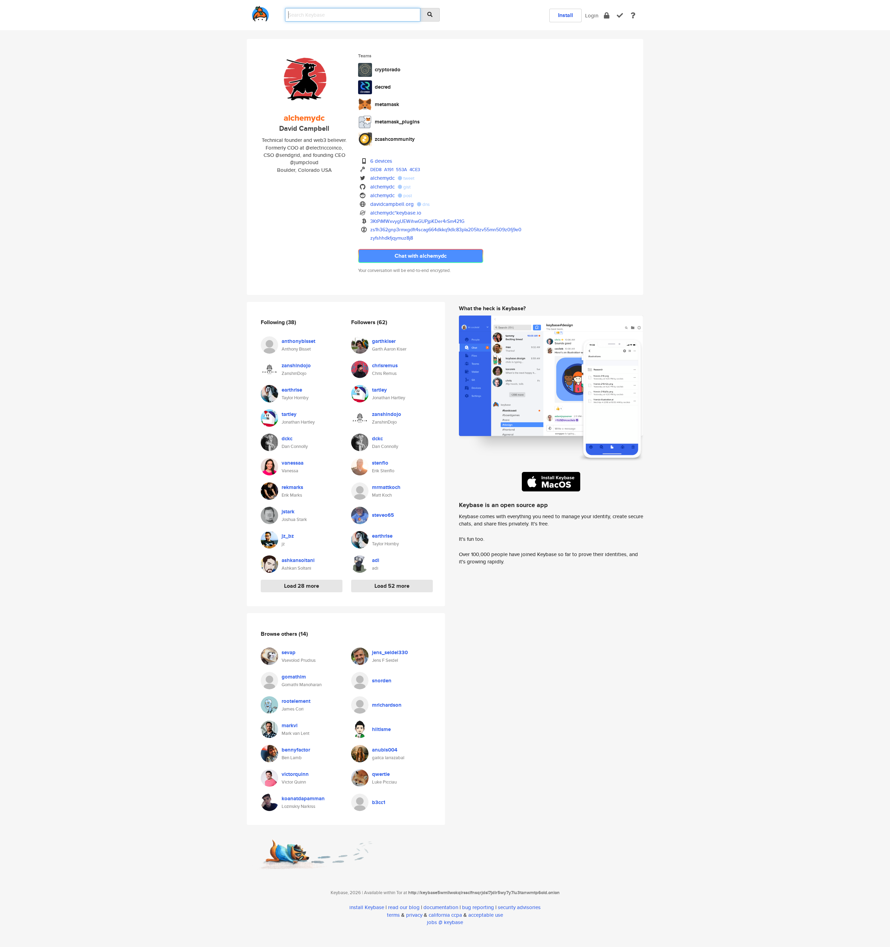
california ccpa (445, 914)
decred (383, 87)
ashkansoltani (298, 560)
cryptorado (387, 69)
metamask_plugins (397, 122)
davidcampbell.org (392, 204)
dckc (287, 438)
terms (393, 914)
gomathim (294, 677)
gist (406, 187)
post (407, 195)
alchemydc (382, 178)
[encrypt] (606, 15)
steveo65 (383, 515)
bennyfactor (296, 750)
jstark (288, 511)
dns (425, 204)
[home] (260, 12)
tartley (289, 414)
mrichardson (387, 705)
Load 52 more (392, 586)
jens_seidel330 (390, 652)
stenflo (380, 463)
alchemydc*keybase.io (395, 212)
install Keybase (366, 907)
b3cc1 (378, 802)
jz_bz (288, 536)
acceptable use (485, 914)
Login (591, 15)
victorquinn (295, 774)
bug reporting (478, 907)
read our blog (404, 907)
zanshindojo (296, 365)
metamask (387, 104)
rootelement (296, 701)
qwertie (381, 774)
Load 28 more (301, 586)
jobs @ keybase (445, 922)
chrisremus (385, 365)
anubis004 (384, 750)
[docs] (633, 15)
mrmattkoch (386, 487)
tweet (408, 178)
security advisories (519, 907)
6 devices (381, 160)
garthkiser (384, 341)
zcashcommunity (395, 139)
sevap (289, 652)
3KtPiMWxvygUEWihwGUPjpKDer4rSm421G (417, 221)
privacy (414, 914)
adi (375, 560)
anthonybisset (298, 341)
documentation (440, 907)
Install (565, 15)
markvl (290, 725)
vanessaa (293, 463)
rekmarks (292, 487)
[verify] (620, 15)
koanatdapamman (303, 798)
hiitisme (381, 729)
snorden (381, 680)
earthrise (292, 390)
